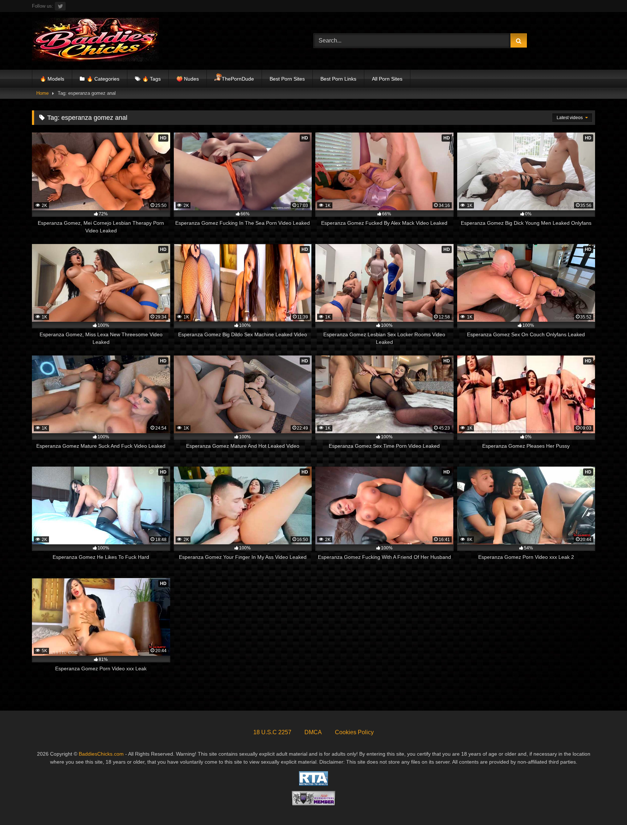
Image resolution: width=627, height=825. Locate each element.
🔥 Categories (103, 79)
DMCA (313, 732)
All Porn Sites (387, 79)
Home (42, 93)
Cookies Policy (354, 732)
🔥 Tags (151, 79)
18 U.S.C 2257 (272, 732)
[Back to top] (604, 803)
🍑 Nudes (187, 79)
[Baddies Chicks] (95, 41)
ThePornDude (238, 79)
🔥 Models (52, 79)
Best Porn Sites (287, 79)
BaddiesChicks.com (101, 754)
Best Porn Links (338, 79)
